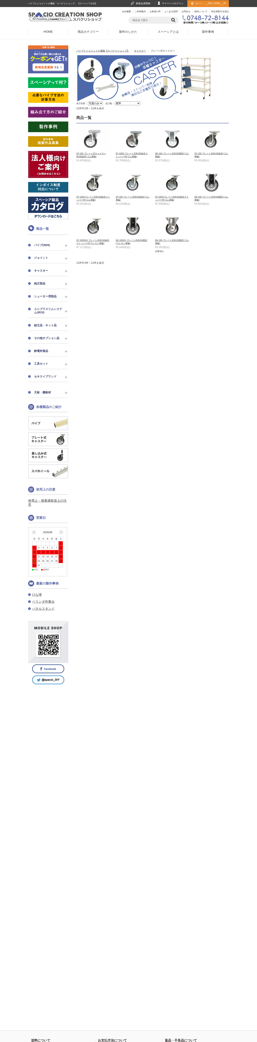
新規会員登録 (143, 3)
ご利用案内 (140, 11)
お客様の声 (155, 11)
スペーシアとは (168, 31)
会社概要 (126, 11)
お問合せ (186, 11)
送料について (200, 11)
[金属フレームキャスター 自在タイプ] (93, 138)
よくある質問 (171, 11)
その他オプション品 (46, 338)
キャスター (140, 50)
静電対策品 (41, 350)
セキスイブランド (45, 376)
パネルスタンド (43, 608)
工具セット (41, 363)
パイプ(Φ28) (42, 245)
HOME (48, 31)
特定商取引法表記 (220, 11)
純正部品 (39, 283)
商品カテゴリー (88, 31)
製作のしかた (128, 31)
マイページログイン (173, 3)
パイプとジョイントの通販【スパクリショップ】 (102, 50)
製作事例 (208, 31)
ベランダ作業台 (43, 601)
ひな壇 (37, 594)
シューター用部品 (45, 296)
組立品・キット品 (45, 325)
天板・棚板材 (42, 392)
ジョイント (41, 257)
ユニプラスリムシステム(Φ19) (48, 310)
